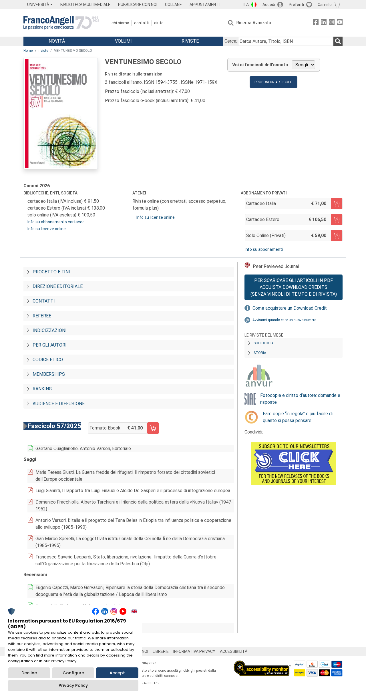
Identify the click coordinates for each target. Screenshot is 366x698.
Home (28, 51)
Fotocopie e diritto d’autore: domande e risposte (300, 399)
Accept (117, 673)
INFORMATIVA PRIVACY (194, 651)
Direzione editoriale (58, 286)
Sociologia (264, 343)
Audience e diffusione (59, 403)
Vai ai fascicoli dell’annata (260, 64)
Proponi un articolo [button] (273, 82)
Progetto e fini (51, 272)
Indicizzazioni (50, 330)
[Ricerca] (338, 41)
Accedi (268, 4)
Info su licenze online (46, 228)
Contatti (141, 23)
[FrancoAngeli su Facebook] (316, 23)
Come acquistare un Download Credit (289, 308)
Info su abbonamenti (264, 249)
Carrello (325, 4)
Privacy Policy (73, 685)
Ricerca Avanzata (253, 22)
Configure (73, 673)
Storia (260, 353)
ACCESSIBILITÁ (233, 651)
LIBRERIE (161, 651)
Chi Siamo (120, 23)
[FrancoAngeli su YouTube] (340, 23)
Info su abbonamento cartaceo (56, 222)
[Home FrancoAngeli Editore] (61, 22)
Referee (42, 316)
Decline (29, 673)
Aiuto (159, 23)
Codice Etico (48, 359)
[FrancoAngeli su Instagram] (332, 23)
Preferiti (296, 4)
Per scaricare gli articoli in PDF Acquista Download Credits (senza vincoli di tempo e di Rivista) (293, 287)
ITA (246, 4)
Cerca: (230, 41)
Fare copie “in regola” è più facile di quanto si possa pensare (298, 417)
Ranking (42, 388)
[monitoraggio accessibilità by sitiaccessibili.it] (262, 664)
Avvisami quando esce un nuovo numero (284, 320)
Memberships (49, 374)
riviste (43, 51)
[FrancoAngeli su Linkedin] (324, 23)
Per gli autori (50, 345)
